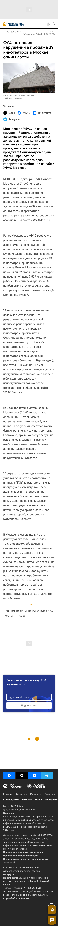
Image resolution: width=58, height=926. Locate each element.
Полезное (50, 794)
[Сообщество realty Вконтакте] (34, 775)
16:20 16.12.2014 (12, 31)
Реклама (27, 799)
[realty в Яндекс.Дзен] (22, 775)
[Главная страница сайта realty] (19, 24)
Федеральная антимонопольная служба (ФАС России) (30, 610)
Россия (21, 616)
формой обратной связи (16, 898)
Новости (7, 794)
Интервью (36, 794)
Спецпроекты (11, 799)
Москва (9, 616)
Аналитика (21, 794)
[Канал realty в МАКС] (9, 775)
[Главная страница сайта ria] (3, 24)
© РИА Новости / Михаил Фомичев (18, 95)
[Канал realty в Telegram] (47, 775)
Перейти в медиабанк (13, 98)
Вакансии (8, 813)
